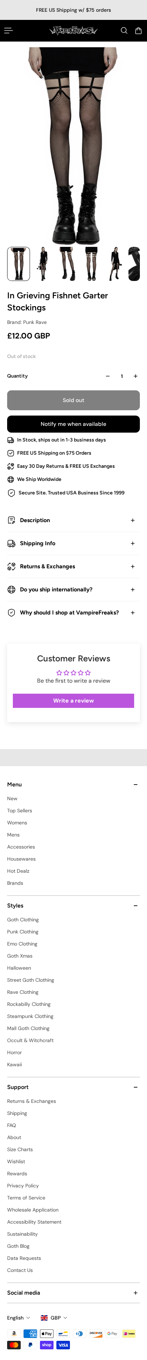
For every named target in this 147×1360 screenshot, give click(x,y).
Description (35, 520)
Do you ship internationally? (56, 589)
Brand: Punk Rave (27, 322)
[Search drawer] (124, 30)
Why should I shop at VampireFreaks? (69, 612)
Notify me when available (73, 424)
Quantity (17, 376)
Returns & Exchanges (47, 566)
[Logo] (73, 30)
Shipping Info (37, 543)
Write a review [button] (73, 700)
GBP (56, 1318)
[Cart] (138, 30)
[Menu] (8, 30)
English (15, 1318)
